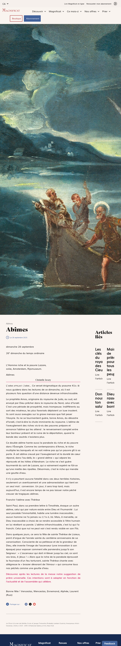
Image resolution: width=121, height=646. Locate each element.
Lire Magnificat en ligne (74, 3)
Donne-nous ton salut (101, 400)
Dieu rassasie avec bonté (113, 400)
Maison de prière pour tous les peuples (113, 361)
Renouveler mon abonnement (98, 3)
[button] (26, 604)
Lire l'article (99, 376)
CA (4, 3)
